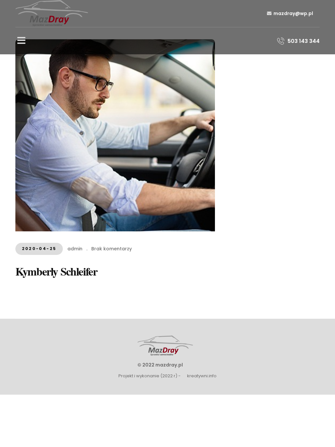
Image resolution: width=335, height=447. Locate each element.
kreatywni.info (202, 376)
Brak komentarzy (111, 248)
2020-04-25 (39, 248)
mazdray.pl (169, 365)
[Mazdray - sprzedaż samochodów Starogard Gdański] (51, 13)
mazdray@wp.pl (293, 13)
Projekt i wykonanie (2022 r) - (149, 376)
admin (74, 248)
